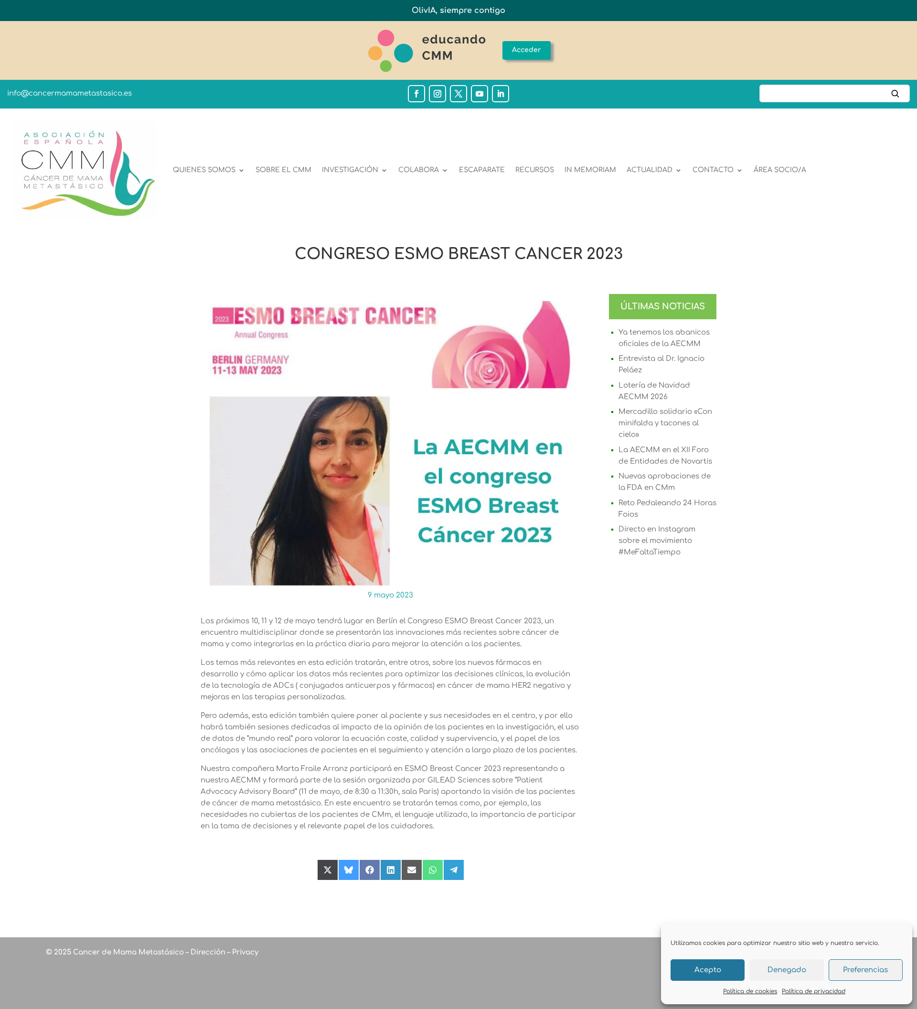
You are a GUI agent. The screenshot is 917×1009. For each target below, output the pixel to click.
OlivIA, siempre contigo (458, 10)
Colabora (418, 170)
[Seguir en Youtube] (479, 93)
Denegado (787, 970)
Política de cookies (750, 991)
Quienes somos (204, 170)
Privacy (244, 952)
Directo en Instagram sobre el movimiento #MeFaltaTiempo (656, 540)
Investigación (350, 170)
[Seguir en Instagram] (437, 93)
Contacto (713, 170)
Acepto (707, 970)
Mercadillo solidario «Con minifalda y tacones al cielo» (665, 423)
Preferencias (865, 970)
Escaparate (482, 170)
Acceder (526, 50)
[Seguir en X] (458, 93)
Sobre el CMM (283, 170)
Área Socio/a (780, 170)
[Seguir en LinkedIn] (500, 93)
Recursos (534, 170)
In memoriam (590, 170)
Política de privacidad (813, 991)
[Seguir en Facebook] (416, 93)
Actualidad (649, 170)
